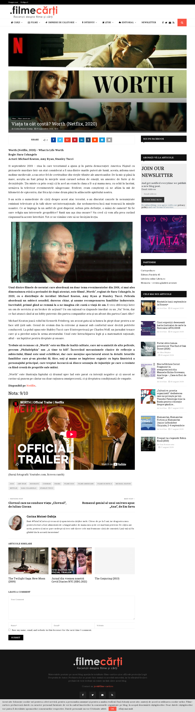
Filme (34, 22)
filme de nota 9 (104, 484)
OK (112, 708)
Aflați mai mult (126, 709)
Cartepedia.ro (148, 270)
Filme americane (24, 119)
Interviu (89, 22)
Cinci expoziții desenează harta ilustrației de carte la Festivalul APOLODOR (171, 325)
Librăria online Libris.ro (153, 278)
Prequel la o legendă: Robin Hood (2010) (171, 439)
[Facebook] (163, 22)
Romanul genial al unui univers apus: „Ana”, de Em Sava (108, 504)
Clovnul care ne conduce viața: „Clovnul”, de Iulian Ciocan (37, 504)
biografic (34, 484)
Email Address (149, 189)
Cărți (17, 22)
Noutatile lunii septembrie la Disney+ (171, 303)
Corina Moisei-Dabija (23, 129)
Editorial (128, 22)
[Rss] (174, 22)
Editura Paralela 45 (150, 274)
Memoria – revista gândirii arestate (159, 282)
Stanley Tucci (46, 488)
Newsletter (149, 22)
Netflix (30, 385)
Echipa (24, 2)
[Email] (171, 22)
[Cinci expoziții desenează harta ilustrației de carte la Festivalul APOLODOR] (148, 328)
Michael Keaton (123, 484)
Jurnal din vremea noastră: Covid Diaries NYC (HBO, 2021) (69, 580)
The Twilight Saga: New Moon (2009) (26, 580)
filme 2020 (69, 484)
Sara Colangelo (28, 488)
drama (57, 484)
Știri (108, 22)
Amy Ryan (22, 484)
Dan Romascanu (167, 444)
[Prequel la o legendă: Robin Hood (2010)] (148, 444)
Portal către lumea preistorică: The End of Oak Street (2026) (171, 346)
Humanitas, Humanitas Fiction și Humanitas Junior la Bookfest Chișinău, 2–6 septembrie (170, 421)
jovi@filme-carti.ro (103, 686)
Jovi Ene (163, 308)
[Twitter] (167, 22)
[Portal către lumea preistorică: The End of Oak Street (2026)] (148, 349)
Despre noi (13, 2)
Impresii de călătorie (61, 22)
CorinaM (47, 484)
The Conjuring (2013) (107, 578)
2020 (12, 484)
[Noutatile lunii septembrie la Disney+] (148, 307)
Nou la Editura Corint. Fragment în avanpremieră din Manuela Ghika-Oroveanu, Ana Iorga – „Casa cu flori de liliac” (171, 371)
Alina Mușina (165, 352)
